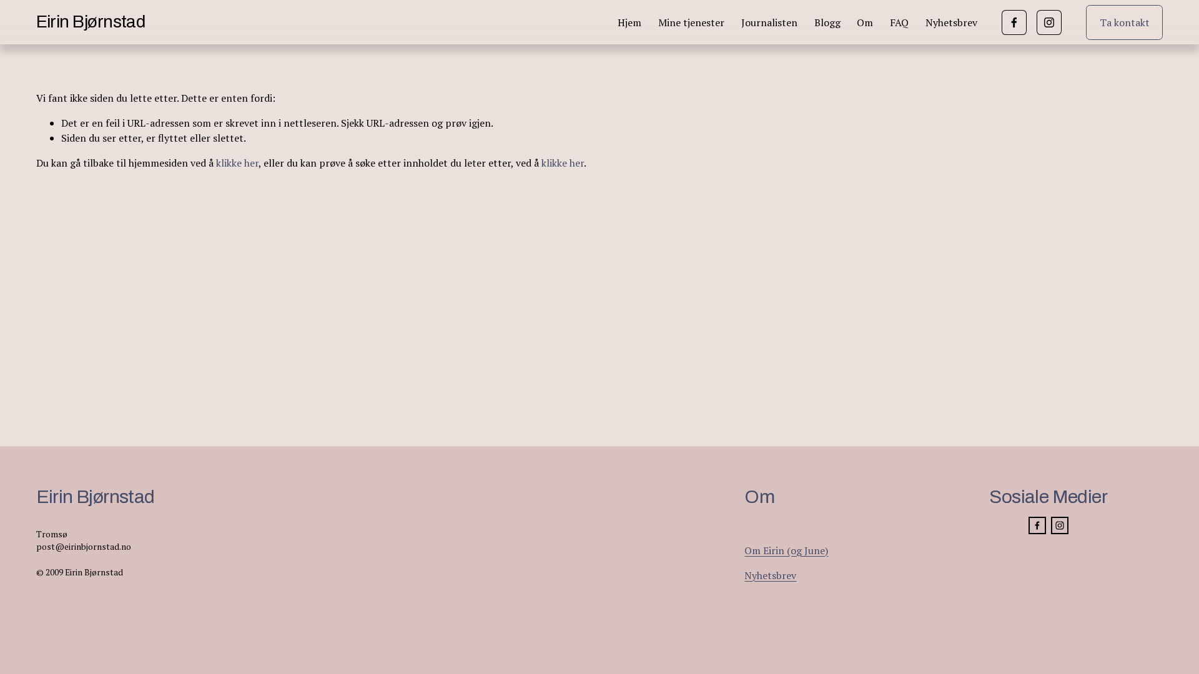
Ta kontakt (1125, 22)
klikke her (237, 163)
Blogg (827, 22)
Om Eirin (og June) (786, 550)
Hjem (629, 22)
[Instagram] (1049, 22)
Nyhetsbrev (951, 22)
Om (865, 22)
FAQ (899, 22)
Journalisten (769, 22)
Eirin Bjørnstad (91, 21)
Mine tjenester (691, 22)
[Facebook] (1014, 22)
